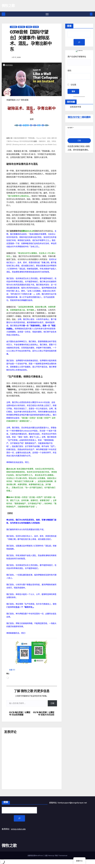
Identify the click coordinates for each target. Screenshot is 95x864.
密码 (69, 70)
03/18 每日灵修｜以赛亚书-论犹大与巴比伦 (43, 713)
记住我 (73, 84)
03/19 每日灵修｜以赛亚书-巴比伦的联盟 (19, 713)
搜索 (69, 26)
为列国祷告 (13, 27)
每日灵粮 (35, 27)
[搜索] (79, 42)
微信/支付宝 (79, 117)
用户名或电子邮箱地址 (77, 56)
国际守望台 (21, 27)
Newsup (51, 855)
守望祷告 (29, 27)
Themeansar (62, 855)
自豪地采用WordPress (35, 855)
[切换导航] (47, 14)
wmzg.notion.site (18, 829)
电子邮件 (71, 128)
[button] (10, 670)
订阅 (52, 703)
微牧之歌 (8, 5)
